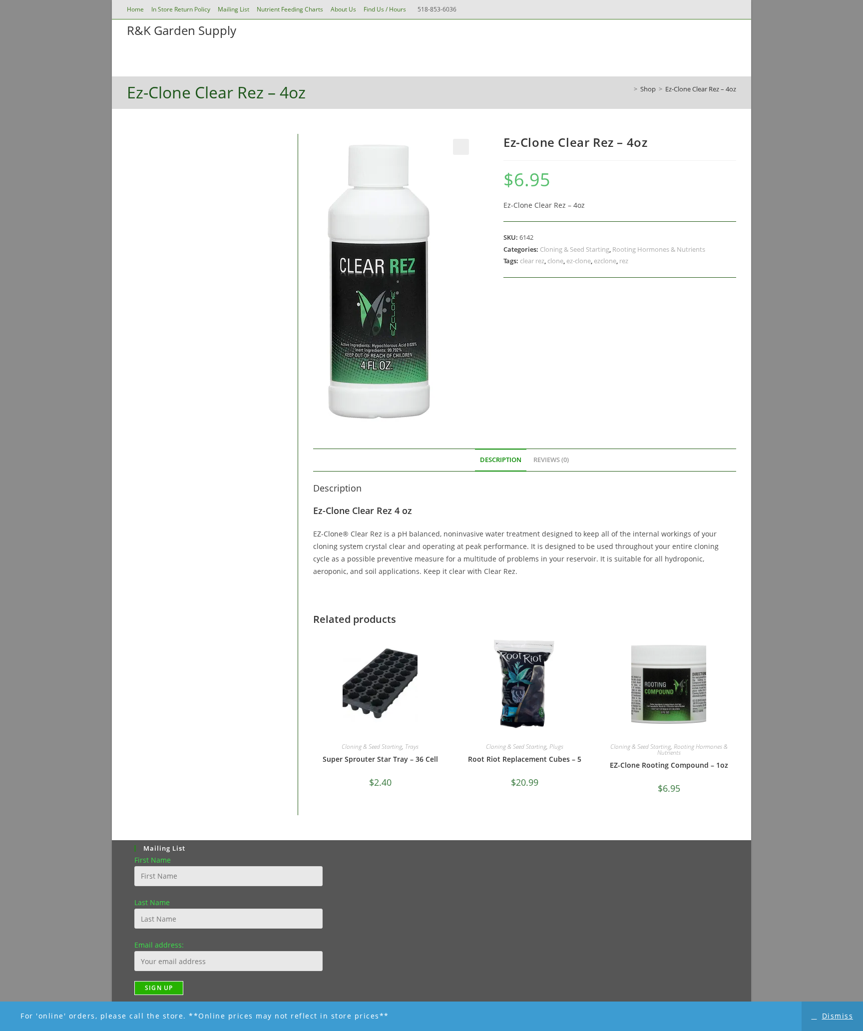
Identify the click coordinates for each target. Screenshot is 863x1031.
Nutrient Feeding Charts (290, 9)
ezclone (605, 260)
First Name (152, 860)
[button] (461, 147)
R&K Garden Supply (181, 30)
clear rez (532, 260)
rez (623, 260)
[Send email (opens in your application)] (730, 9)
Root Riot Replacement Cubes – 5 (524, 759)
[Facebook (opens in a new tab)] (704, 9)
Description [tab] (500, 460)
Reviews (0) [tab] (551, 460)
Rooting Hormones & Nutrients (658, 249)
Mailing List (233, 9)
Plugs (556, 746)
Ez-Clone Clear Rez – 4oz (700, 88)
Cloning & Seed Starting (574, 249)
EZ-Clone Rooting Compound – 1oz (669, 765)
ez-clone (578, 260)
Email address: (159, 945)
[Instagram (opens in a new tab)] (718, 9)
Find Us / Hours (385, 9)
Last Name (152, 902)
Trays (412, 746)
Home (135, 9)
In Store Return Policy (180, 9)
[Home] (628, 88)
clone (555, 260)
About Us (343, 9)
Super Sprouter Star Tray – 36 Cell (380, 759)
